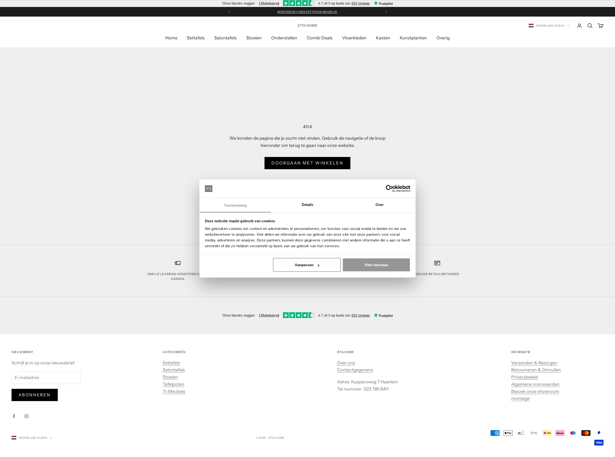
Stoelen (254, 38)
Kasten (383, 38)
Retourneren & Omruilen (536, 370)
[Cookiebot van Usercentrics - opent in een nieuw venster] (389, 188)
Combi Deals (319, 38)
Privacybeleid (524, 377)
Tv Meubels (174, 391)
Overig (443, 38)
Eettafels (196, 38)
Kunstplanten (413, 38)
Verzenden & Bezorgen (534, 363)
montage (520, 398)
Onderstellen (284, 38)
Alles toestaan (376, 265)
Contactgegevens (355, 370)
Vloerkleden (354, 38)
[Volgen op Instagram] (26, 416)
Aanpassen (304, 265)
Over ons (346, 363)
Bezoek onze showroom (535, 391)
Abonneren (34, 394)
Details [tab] (308, 204)
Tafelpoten (173, 384)
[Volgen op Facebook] (14, 416)
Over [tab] (379, 204)
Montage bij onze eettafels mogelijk (307, 11)
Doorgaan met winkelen (307, 163)
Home (171, 38)
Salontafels (225, 38)
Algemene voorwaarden (535, 384)
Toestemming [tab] (235, 205)
